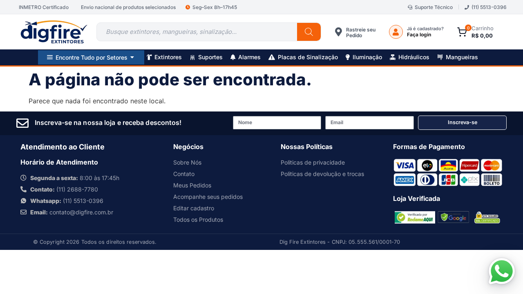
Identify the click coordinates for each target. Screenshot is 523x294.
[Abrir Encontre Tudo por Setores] (132, 57)
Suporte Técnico (434, 7)
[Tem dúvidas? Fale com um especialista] (502, 271)
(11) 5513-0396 (489, 7)
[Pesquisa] (309, 32)
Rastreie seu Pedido (360, 32)
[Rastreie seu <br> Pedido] (338, 31)
